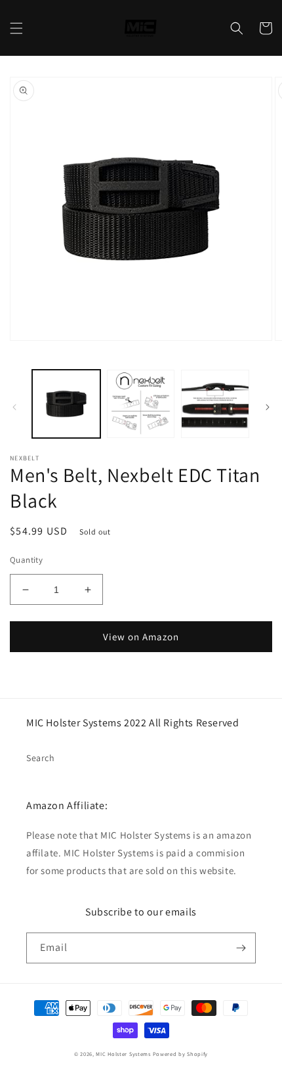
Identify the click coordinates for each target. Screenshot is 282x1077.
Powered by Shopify (181, 1053)
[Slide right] (267, 407)
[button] (16, 28)
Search (40, 758)
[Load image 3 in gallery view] (215, 404)
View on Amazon (141, 636)
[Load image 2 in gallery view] (141, 404)
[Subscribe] (240, 948)
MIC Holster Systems (123, 1053)
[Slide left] (14, 407)
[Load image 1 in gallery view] (66, 404)
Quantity (26, 559)
